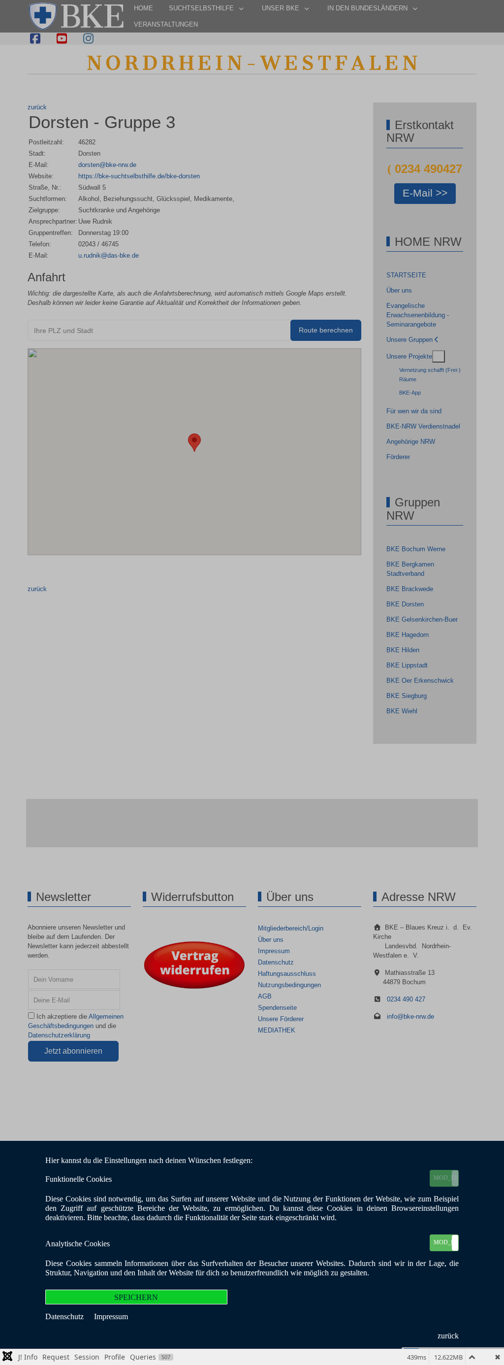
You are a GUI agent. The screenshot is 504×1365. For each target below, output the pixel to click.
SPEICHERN (136, 1297)
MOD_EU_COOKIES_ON (446, 1177)
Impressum (111, 1316)
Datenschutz (65, 1316)
